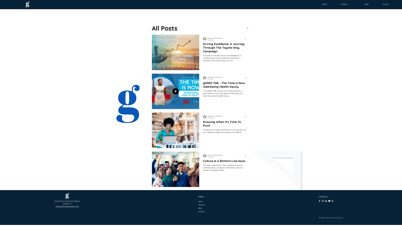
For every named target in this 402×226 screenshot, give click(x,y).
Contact (201, 212)
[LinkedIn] (326, 201)
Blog (200, 208)
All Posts (164, 28)
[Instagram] (322, 201)
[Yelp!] (332, 201)
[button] (248, 28)
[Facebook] (319, 201)
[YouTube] (329, 201)
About (200, 201)
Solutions (201, 205)
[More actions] (246, 39)
